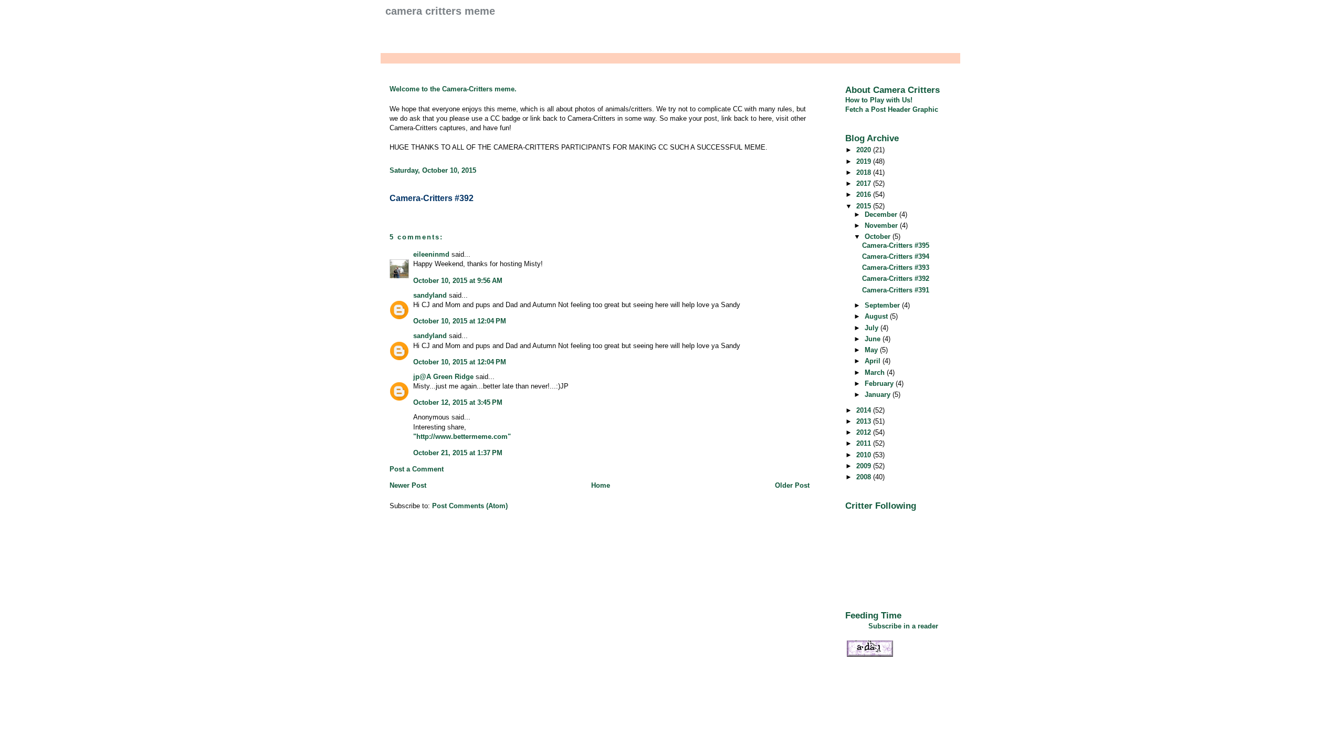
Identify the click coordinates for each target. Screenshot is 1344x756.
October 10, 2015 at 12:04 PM (459, 321)
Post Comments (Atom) (470, 506)
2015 (864, 206)
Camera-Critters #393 (895, 267)
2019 (864, 161)
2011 (864, 443)
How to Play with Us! (878, 100)
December (882, 214)
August (877, 316)
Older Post (792, 485)
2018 (864, 172)
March (876, 372)
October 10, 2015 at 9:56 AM (457, 281)
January (878, 394)
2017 (864, 183)
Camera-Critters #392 (432, 198)
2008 (864, 477)
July (872, 328)
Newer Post (408, 485)
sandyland (430, 295)
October (878, 236)
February (880, 383)
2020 (864, 150)
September (883, 305)
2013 (864, 421)
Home (600, 485)
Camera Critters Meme (440, 11)
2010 (864, 455)
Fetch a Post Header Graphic (891, 109)
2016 (864, 194)
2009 (864, 466)
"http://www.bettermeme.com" (462, 436)
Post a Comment (417, 469)
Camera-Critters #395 (895, 245)
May (872, 350)
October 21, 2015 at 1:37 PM (457, 453)
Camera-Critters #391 (895, 290)
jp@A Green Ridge (443, 377)
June (874, 339)
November (882, 225)
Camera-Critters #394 (895, 256)
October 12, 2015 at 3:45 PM (457, 402)
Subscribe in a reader (903, 626)
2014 (864, 410)
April (874, 361)
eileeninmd (431, 254)
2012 (864, 432)
